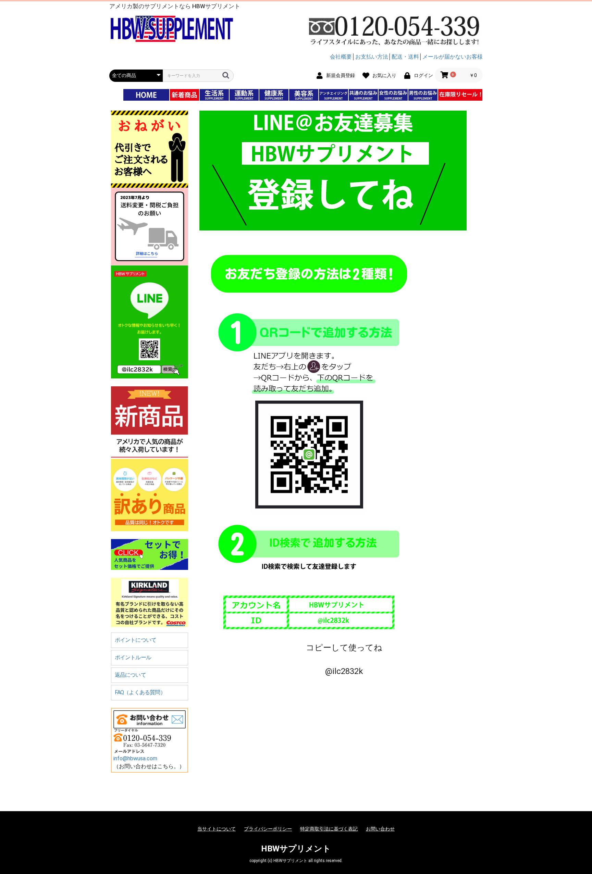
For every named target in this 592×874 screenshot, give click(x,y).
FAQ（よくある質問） (140, 692)
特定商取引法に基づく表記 (329, 829)
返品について (130, 675)
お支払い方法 (371, 56)
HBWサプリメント (296, 848)
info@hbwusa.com (135, 758)
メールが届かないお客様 (452, 56)
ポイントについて (136, 640)
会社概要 (341, 56)
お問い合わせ (380, 829)
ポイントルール (133, 657)
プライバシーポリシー (268, 829)
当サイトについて (216, 829)
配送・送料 (405, 56)
